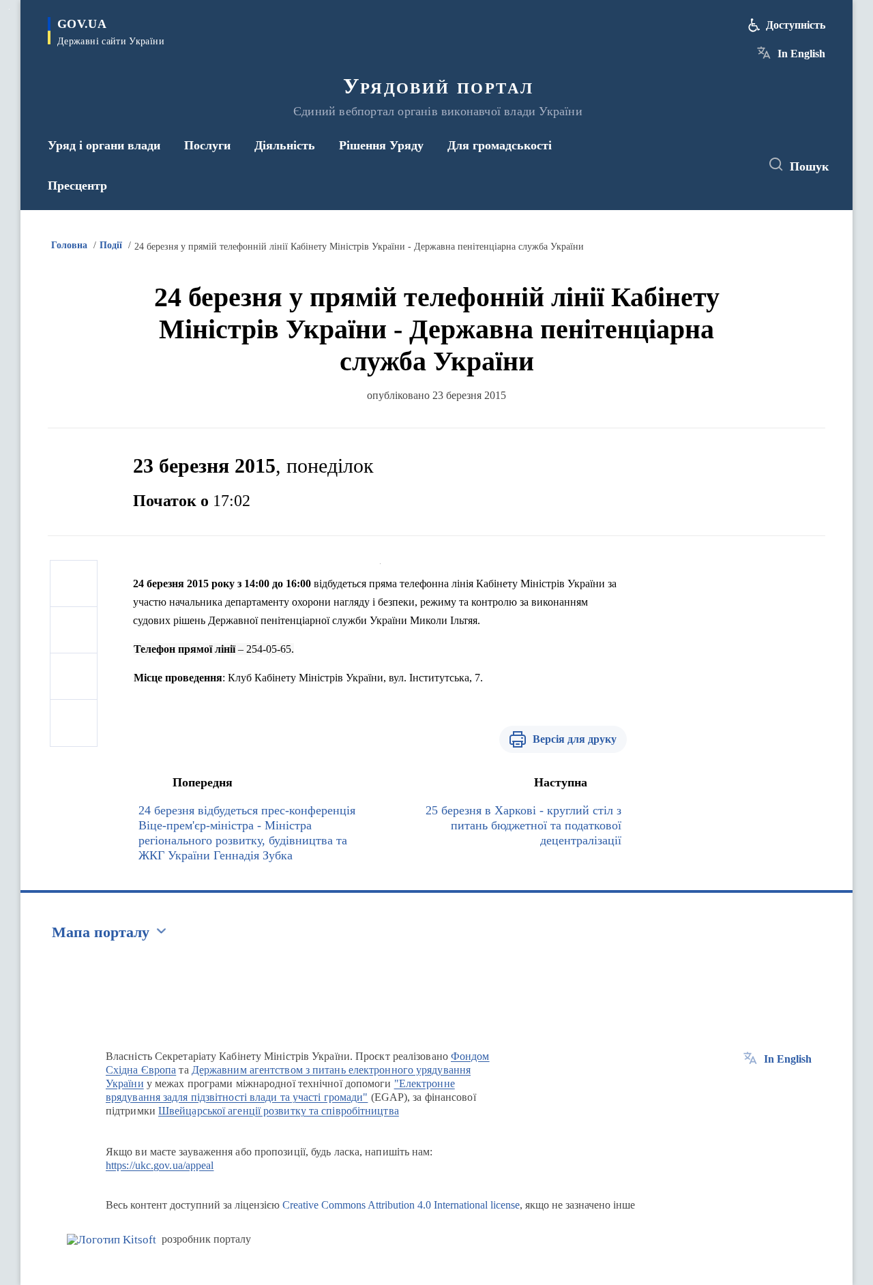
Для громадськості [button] (499, 145)
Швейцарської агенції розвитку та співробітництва (278, 1111)
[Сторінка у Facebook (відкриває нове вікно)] (687, 165)
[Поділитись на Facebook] (73, 584)
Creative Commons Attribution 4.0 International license (401, 1205)
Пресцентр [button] (77, 185)
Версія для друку (575, 739)
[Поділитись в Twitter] (73, 630)
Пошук (809, 166)
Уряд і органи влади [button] (104, 145)
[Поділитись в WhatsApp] (73, 676)
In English (801, 53)
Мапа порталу (100, 932)
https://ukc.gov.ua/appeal (160, 1165)
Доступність (795, 25)
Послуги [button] (207, 145)
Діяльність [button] (284, 145)
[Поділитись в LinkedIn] (73, 723)
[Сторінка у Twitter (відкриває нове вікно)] (712, 165)
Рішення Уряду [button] (381, 145)
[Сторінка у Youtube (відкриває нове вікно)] (737, 165)
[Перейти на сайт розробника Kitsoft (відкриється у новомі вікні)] (111, 1239)
